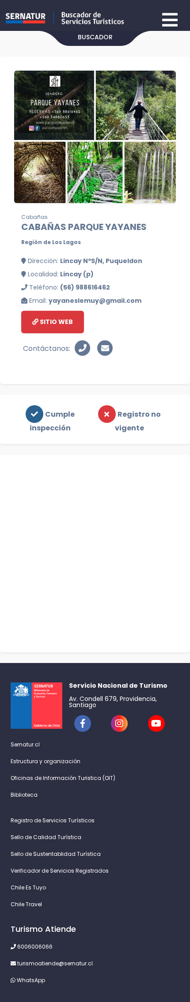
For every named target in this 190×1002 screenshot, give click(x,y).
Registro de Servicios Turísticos (53, 820)
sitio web (55, 321)
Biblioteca (24, 795)
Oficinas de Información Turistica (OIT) (63, 778)
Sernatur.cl (25, 744)
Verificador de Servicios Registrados (60, 870)
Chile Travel (26, 904)
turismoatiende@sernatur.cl (54, 963)
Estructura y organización (45, 761)
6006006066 (34, 946)
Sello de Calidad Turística (46, 837)
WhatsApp (30, 980)
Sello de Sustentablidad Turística (56, 854)
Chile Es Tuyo (28, 887)
